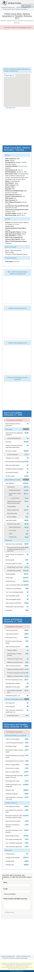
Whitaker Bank (23, 166)
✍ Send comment (9, 912)
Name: (5, 882)
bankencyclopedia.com (8, 7)
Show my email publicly (10, 894)
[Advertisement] (17, 48)
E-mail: (5, 889)
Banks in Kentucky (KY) (23, 7)
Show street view (10, 108)
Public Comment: (15, 899)
